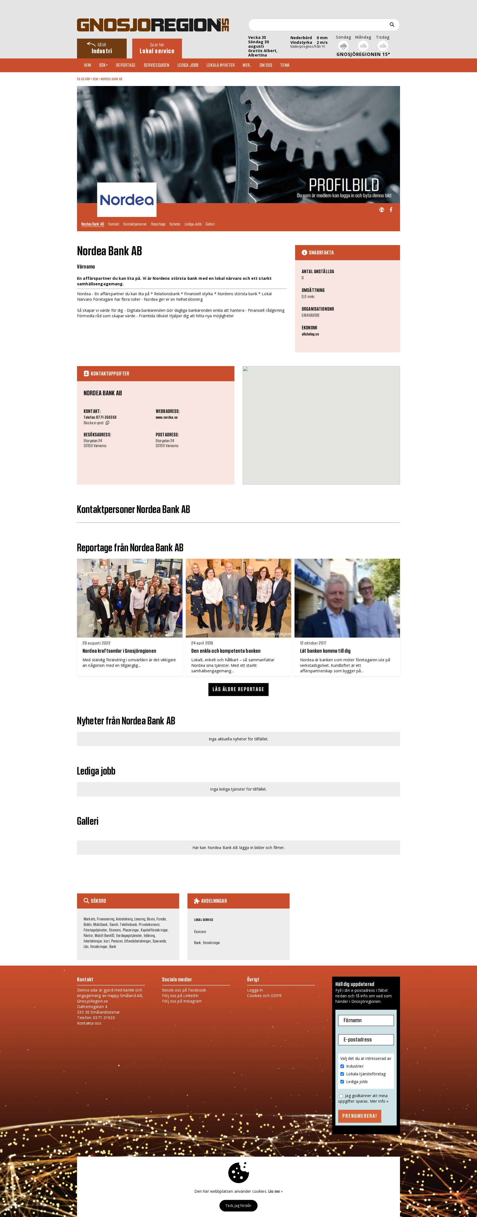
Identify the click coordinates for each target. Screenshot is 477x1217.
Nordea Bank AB (112, 79)
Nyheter (175, 224)
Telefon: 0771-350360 (100, 418)
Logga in (255, 990)
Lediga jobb (188, 65)
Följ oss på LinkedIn (180, 995)
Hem (87, 65)
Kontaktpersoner (135, 224)
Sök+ (103, 65)
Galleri (210, 224)
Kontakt (113, 224)
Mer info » (379, 1101)
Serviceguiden (156, 65)
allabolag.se (310, 334)
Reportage (126, 65)
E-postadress (358, 1040)
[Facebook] (391, 209)
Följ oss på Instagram (182, 1001)
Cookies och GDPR (264, 995)
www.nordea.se (166, 418)
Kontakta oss (89, 1023)
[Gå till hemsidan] (381, 209)
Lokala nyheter (220, 65)
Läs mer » (275, 1192)
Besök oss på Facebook (184, 990)
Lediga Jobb (193, 224)
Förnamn (353, 1020)
